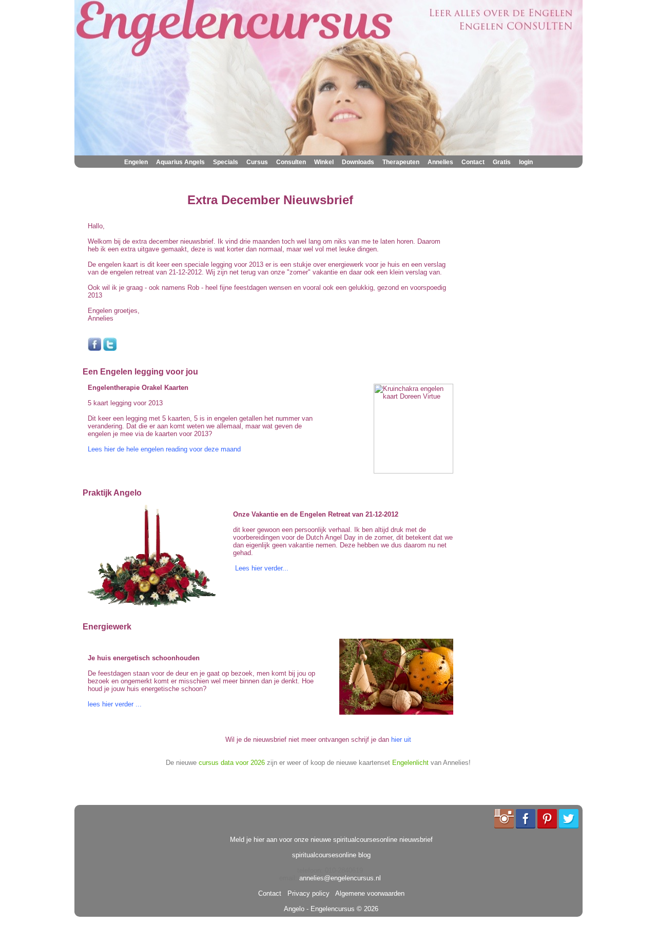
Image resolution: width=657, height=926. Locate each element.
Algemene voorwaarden (368, 893)
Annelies (440, 162)
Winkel (324, 162)
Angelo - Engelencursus (319, 909)
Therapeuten (400, 162)
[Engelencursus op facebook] (94, 348)
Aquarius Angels (180, 162)
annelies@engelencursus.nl (340, 878)
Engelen (136, 162)
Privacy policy (306, 893)
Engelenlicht (410, 762)
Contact (473, 162)
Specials (225, 162)
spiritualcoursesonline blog (331, 855)
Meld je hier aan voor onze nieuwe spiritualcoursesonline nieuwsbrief (331, 839)
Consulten (291, 162)
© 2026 (366, 909)
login (526, 162)
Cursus (257, 162)
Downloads (358, 162)
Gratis (502, 162)
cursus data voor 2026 (232, 762)
